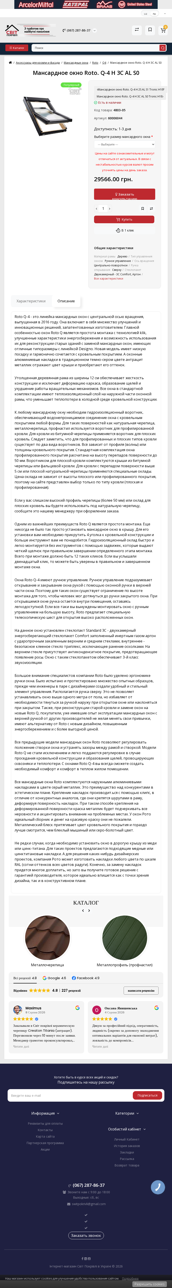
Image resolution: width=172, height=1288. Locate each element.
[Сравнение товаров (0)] (137, 30)
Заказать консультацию (124, 196)
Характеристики (31, 301)
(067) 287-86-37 (78, 30)
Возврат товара (126, 1165)
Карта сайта (45, 1136)
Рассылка (127, 1159)
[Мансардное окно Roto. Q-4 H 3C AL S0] (47, 116)
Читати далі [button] (21, 1047)
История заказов (127, 1146)
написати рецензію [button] (141, 990)
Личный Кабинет (127, 1139)
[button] (54, 977)
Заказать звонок (86, 1235)
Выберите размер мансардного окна (122, 137)
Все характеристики (108, 278)
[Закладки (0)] (150, 30)
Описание (66, 301)
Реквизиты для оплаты (45, 1123)
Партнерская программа (45, 1143)
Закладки (127, 1152)
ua (145, 14)
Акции (45, 1149)
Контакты (45, 1130)
